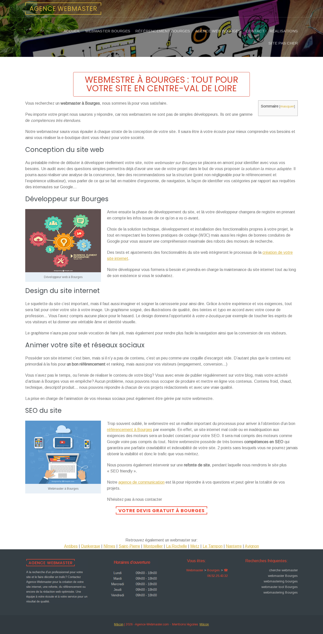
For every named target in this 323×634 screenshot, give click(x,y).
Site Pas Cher (283, 43)
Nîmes (109, 546)
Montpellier (153, 546)
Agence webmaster (63, 8)
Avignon (252, 546)
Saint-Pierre (129, 546)
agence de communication (141, 482)
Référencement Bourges (162, 31)
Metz (194, 546)
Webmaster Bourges (107, 31)
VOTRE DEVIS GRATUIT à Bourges (161, 510)
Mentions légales (185, 624)
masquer (287, 106)
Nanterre (234, 546)
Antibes (71, 546)
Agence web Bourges (218, 31)
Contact (255, 31)
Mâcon (118, 624)
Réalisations (284, 31)
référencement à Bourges (129, 429)
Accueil (72, 31)
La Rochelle (176, 546)
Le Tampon (213, 546)
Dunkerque (90, 546)
